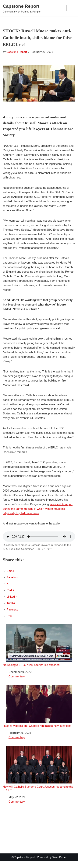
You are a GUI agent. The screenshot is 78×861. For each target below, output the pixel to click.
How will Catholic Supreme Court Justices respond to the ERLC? (38, 788)
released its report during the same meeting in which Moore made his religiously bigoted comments (38, 509)
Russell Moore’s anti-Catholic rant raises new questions (37, 725)
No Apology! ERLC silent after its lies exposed (31, 664)
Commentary (17, 676)
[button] (70, 8)
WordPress (59, 857)
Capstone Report (16, 51)
